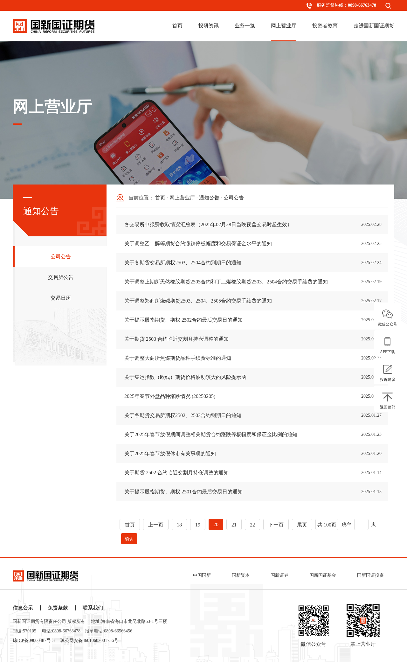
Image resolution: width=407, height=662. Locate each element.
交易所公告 (60, 277)
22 (252, 524)
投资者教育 (325, 25)
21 (234, 524)
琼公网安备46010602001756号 (89, 640)
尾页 (302, 524)
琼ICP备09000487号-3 (34, 640)
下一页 (276, 524)
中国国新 (202, 575)
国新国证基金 (322, 575)
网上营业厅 (283, 25)
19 (197, 524)
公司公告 (61, 256)
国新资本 (241, 575)
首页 (177, 25)
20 (215, 524)
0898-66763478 (362, 5)
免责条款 (58, 607)
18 (179, 524)
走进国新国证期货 (374, 25)
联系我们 (93, 607)
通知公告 (209, 197)
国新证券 (279, 575)
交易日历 (61, 298)
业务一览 (245, 25)
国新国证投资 (370, 575)
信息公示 (23, 607)
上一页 (155, 524)
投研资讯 (208, 25)
